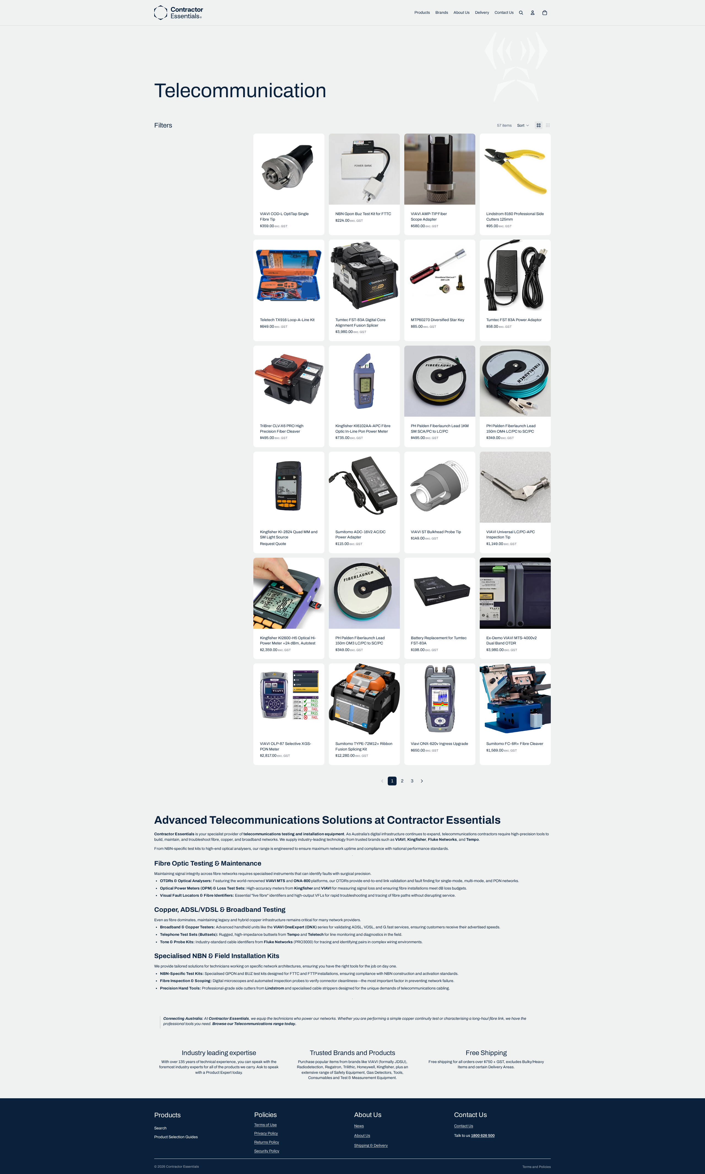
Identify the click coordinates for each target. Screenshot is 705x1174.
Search (160, 1128)
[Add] (316, 196)
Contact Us (463, 1126)
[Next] (422, 781)
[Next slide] (391, 275)
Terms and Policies (536, 1167)
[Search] (521, 13)
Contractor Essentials (182, 1166)
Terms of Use (265, 1125)
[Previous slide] (337, 275)
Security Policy (266, 1151)
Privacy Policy (266, 1133)
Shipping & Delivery (371, 1145)
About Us (362, 1136)
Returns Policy (266, 1142)
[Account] (533, 13)
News (359, 1126)
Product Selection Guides (176, 1137)
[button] (523, 125)
